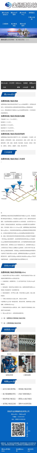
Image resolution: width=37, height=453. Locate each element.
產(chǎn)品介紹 (4, 85)
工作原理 (11, 83)
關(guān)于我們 (14, 13)
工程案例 (5, 24)
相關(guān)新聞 (32, 85)
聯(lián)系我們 (23, 24)
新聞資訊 (32, 12)
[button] (30, 61)
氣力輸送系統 (14, 24)
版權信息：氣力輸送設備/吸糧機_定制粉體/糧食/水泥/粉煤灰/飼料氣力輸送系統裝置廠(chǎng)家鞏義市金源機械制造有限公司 (18, 443)
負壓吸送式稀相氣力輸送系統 (16, 318)
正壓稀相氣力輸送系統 (14, 323)
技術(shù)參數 (18, 85)
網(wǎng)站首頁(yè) (5, 13)
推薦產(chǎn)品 (25, 85)
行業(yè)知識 (31, 18)
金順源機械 (10, 39)
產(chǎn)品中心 (23, 13)
